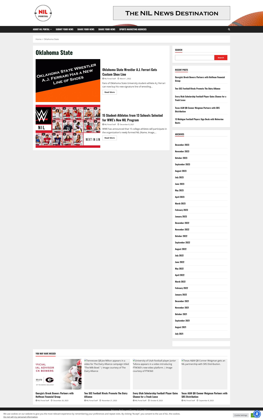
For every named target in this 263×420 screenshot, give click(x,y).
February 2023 (181, 210)
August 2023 (180, 171)
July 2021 (179, 333)
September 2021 (182, 320)
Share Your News (85, 29)
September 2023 (182, 164)
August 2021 (180, 327)
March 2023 (180, 203)
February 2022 (181, 288)
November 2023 (182, 151)
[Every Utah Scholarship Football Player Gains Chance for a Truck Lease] (156, 374)
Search (178, 49)
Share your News (106, 29)
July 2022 (179, 255)
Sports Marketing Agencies (132, 29)
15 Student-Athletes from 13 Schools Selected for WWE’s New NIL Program (68, 126)
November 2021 (182, 307)
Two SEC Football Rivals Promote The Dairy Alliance (197, 88)
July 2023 (179, 177)
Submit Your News (64, 29)
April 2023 (179, 197)
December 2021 (182, 301)
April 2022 (179, 275)
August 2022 (180, 249)
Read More (111, 93)
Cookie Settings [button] (241, 415)
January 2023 (181, 216)
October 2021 (181, 314)
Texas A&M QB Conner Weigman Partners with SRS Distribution (204, 394)
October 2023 (181, 158)
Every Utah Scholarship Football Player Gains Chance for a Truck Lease (155, 394)
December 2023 (182, 144)
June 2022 (179, 262)
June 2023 (179, 184)
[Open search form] (229, 29)
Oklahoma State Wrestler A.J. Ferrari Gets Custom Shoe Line (68, 80)
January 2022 (181, 294)
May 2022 (179, 268)
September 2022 (182, 242)
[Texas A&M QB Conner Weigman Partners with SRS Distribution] (204, 374)
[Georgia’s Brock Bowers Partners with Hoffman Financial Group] (59, 374)
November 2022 (182, 229)
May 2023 (179, 190)
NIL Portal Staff (110, 78)
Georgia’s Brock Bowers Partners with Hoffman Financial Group (55, 394)
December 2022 (182, 223)
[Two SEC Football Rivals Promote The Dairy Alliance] (107, 374)
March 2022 (180, 281)
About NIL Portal (41, 29)
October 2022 (181, 236)
